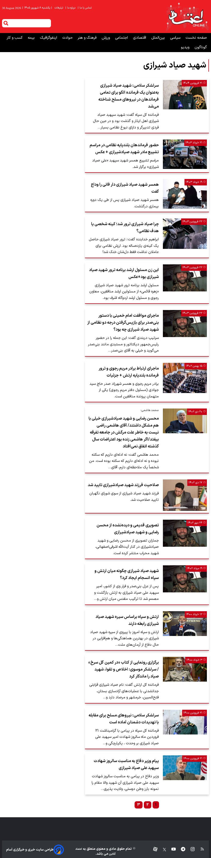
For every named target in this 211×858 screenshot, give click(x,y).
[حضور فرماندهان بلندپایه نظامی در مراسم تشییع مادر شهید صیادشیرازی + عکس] (185, 154)
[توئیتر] (161, 849)
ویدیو (185, 47)
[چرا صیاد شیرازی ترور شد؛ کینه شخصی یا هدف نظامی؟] (185, 233)
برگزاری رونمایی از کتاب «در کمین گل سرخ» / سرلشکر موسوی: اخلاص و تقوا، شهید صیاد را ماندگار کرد (123, 669)
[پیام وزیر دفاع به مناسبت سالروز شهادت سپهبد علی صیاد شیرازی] (185, 767)
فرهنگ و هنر (88, 37)
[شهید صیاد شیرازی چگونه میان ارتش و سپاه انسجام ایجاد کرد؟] (185, 578)
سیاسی (175, 37)
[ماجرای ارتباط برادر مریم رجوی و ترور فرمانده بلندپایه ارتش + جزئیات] (185, 378)
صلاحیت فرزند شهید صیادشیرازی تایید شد (123, 485)
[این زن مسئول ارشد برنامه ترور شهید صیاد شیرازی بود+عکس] (185, 277)
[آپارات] (153, 849)
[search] (6, 23)
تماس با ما (85, 8)
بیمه (32, 37)
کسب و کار (15, 37)
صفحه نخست (196, 37)
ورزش (106, 37)
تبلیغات (59, 8)
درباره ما (70, 8)
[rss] (200, 849)
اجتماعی (122, 37)
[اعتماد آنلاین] (187, 16)
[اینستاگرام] (190, 849)
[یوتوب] (171, 849)
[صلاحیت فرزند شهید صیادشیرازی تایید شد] (185, 495)
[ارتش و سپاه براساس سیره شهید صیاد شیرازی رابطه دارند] (185, 623)
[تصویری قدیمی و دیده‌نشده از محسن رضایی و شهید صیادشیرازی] (185, 533)
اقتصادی (140, 37)
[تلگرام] (180, 849)
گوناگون (201, 47)
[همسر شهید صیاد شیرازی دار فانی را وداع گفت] (185, 194)
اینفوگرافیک (49, 37)
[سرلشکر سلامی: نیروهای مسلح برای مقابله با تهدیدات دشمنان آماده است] (185, 722)
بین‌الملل (158, 37)
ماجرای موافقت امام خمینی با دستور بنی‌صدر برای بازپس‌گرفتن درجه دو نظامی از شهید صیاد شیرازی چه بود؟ (123, 323)
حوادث (68, 37)
